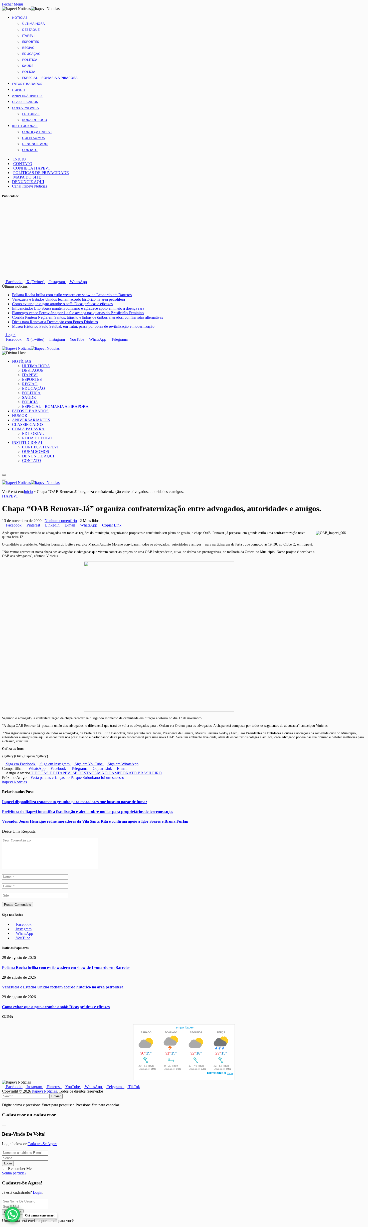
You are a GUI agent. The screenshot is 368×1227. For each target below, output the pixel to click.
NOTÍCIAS (20, 18)
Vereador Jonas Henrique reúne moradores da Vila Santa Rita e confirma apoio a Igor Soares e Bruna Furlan (95, 821)
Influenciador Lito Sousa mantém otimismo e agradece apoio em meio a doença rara (78, 308)
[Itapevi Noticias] (31, 348)
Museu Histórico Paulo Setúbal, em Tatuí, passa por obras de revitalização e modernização (83, 326)
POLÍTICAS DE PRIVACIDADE (41, 172)
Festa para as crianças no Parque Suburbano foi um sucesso (77, 777)
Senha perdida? (14, 1173)
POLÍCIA (28, 72)
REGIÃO (28, 48)
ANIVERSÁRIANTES (27, 96)
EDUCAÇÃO (31, 54)
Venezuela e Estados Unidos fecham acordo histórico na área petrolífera (68, 299)
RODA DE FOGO (34, 120)
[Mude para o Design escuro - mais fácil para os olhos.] (4, 469)
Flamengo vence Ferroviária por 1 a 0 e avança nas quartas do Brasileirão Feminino (78, 313)
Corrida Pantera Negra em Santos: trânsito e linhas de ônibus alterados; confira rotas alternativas (87, 317)
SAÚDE (27, 66)
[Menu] (4, 475)
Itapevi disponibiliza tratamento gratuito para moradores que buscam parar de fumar (74, 802)
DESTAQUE (31, 30)
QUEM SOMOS (33, 138)
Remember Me (20, 1168)
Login (8, 1163)
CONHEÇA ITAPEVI (37, 132)
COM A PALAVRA (25, 108)
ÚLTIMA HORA (33, 24)
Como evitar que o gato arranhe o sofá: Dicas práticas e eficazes (62, 304)
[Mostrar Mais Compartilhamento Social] (123, 525)
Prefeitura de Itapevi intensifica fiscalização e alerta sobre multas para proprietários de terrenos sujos (87, 811)
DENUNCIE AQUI (35, 144)
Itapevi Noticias (14, 782)
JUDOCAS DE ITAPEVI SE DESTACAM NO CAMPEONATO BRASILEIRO (96, 773)
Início (28, 491)
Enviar (56, 1096)
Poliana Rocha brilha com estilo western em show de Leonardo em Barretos (72, 295)
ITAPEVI (28, 36)
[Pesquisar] (3, 344)
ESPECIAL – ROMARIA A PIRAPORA (50, 78)
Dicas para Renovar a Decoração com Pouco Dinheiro (55, 322)
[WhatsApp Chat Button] (12, 1214)
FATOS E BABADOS (27, 84)
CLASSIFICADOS (25, 102)
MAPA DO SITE (27, 177)
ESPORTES (30, 42)
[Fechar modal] (4, 1125)
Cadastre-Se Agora (42, 1144)
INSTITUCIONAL (25, 126)
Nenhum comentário (61, 520)
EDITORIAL (31, 114)
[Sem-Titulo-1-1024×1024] (159, 711)
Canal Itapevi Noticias (29, 186)
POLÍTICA (29, 60)
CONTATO (30, 150)
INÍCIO (19, 159)
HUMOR (18, 90)
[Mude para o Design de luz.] (7, 469)
